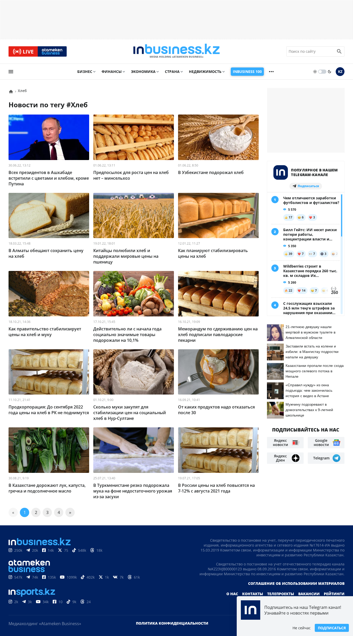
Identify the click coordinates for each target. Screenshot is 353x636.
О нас (232, 593)
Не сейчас (302, 627)
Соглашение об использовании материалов (296, 583)
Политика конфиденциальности (172, 623)
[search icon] (339, 51)
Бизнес (84, 71)
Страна (172, 71)
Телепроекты (280, 593)
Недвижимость (205, 71)
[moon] (329, 72)
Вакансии (309, 593)
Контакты (252, 593)
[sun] (315, 72)
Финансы (112, 71)
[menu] (11, 71)
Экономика (143, 71)
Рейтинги (334, 593)
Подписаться (332, 627)
